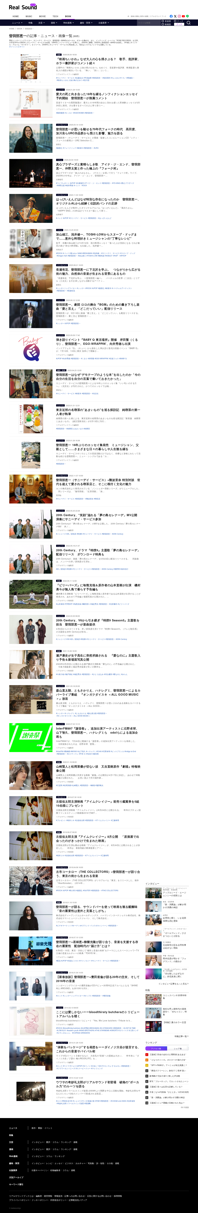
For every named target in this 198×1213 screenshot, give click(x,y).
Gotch (89, 754)
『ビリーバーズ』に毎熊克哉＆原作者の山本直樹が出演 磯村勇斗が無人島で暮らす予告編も (98, 587)
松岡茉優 (67, 785)
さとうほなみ (98, 674)
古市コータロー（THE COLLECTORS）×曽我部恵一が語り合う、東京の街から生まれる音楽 (98, 873)
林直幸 (80, 148)
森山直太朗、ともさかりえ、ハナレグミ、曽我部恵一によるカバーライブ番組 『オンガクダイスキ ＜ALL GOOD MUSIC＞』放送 (98, 694)
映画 (58, 581)
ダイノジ (87, 1066)
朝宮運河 (106, 78)
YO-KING (116, 183)
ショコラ (77, 1101)
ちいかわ (115, 78)
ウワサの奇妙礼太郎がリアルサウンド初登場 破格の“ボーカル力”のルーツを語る (97, 1084)
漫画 (53, 22)
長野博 (117, 569)
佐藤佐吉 (79, 78)
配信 (59, 961)
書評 (48, 1142)
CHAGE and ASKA (119, 1101)
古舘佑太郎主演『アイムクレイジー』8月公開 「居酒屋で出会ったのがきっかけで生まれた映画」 (97, 838)
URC (97, 148)
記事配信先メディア (78, 1199)
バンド (59, 218)
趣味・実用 (85, 22)
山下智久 (82, 751)
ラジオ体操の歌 (88, 1101)
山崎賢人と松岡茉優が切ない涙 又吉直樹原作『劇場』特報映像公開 (98, 768)
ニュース (16, 22)
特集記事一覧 (181, 1036)
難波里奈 (89, 499)
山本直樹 (60, 604)
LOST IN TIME (130, 1028)
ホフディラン (73, 754)
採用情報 (118, 1195)
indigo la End (131, 751)
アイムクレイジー (103, 820)
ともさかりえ (81, 713)
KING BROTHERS (87, 1030)
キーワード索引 (16, 1184)
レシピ (49, 1163)
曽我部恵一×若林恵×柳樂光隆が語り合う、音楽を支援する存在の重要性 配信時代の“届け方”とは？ (97, 944)
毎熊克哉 (77, 604)
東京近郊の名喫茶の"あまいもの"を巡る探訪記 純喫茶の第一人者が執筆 (98, 412)
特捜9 (80, 534)
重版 (40, 1127)
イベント (48, 1127)
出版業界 (103, 22)
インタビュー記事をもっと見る (172, 983)
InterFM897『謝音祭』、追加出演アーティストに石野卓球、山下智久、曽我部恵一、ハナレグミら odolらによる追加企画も (97, 732)
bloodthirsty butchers (72, 1028)
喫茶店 (97, 499)
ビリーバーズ (124, 604)
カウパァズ (123, 1030)
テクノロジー (85, 961)
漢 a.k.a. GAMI (76, 253)
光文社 (95, 393)
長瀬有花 (71, 290)
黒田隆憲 (60, 113)
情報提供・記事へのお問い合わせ (69, 1195)
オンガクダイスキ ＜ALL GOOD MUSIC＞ (74, 716)
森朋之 (59, 148)
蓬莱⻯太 (99, 785)
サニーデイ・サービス (66, 78)
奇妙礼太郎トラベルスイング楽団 (71, 1103)
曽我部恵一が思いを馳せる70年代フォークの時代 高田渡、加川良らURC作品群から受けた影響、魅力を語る (97, 131)
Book (68, 16)
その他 (110, 1163)
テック (180, 21)
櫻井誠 (101, 256)
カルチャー (80, 1163)
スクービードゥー (84, 1068)
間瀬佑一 (130, 78)
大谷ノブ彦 (96, 1066)
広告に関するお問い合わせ (99, 1195)
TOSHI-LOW (92, 256)
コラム (59, 160)
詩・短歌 (100, 1163)
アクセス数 (156, 1048)
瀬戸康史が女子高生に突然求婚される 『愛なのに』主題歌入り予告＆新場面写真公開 (98, 657)
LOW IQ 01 (62, 1030)
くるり (84, 358)
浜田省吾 (131, 1101)
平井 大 (83, 754)
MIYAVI (74, 751)
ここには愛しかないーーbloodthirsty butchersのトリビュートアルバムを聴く (98, 1014)
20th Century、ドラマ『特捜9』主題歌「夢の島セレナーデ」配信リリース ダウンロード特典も (98, 552)
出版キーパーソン (40, 1170)
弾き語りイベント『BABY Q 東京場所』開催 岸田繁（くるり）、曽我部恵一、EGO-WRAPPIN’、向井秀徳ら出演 (97, 341)
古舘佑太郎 (80, 820)
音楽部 (168, 21)
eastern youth (73, 1030)
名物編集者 (55, 1170)
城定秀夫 (94, 604)
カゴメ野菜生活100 (64, 1101)
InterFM (60, 751)
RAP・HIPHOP (120, 256)
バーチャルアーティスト (122, 288)
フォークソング (70, 148)
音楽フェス (114, 358)
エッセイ (69, 113)
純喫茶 (87, 428)
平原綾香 (88, 78)
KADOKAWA (79, 113)
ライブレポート (63, 183)
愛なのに (117, 674)
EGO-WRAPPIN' (102, 358)
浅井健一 (97, 253)
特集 (31, 22)
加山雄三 (82, 256)
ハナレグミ (70, 713)
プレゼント (61, 797)
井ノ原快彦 (71, 534)
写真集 (91, 1163)
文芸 (40, 22)
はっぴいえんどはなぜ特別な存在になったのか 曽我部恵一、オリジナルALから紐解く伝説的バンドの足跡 (98, 201)
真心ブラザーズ (128, 183)
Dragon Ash (62, 256)
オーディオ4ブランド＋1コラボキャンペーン (90, 925)
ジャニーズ (61, 534)
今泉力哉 (60, 674)
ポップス (88, 996)
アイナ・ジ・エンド (93, 183)
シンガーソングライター (66, 288)
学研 (98, 1101)
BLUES (73, 890)
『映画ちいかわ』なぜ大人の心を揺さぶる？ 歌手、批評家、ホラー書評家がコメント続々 (98, 61)
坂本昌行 (124, 569)
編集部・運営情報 (44, 1195)
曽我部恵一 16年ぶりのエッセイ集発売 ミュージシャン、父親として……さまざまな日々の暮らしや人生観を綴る (97, 447)
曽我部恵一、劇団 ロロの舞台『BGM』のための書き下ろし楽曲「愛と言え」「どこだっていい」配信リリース (98, 306)
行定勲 (59, 785)
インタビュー (62, 125)
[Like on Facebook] (171, 16)
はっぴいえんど (105, 218)
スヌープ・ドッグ (128, 253)
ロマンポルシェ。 (65, 1033)
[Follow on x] (175, 16)
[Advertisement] (118, 6)
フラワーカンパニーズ (66, 1068)
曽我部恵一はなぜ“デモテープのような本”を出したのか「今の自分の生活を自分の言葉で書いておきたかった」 (98, 376)
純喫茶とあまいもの (75, 428)
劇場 (93, 785)
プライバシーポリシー (19, 1199)
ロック (59, 996)
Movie (42, 16)
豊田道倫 (106, 996)
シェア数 (178, 1048)
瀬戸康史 (69, 674)
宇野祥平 (69, 604)
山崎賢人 (75, 785)
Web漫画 (67, 22)
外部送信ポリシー (58, 1199)
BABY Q (123, 358)
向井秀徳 (66, 358)
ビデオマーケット (64, 925)
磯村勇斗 (86, 604)
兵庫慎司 (80, 183)
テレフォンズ (97, 1068)
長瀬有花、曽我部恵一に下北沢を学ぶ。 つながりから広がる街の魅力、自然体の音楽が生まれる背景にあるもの (98, 271)
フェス (73, 1066)
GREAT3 (114, 1030)
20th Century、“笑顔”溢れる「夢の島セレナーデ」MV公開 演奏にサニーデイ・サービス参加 (98, 517)
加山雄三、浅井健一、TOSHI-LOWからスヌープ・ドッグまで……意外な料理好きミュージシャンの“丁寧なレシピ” (96, 236)
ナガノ (123, 78)
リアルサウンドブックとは (21, 1195)
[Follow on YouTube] (183, 16)
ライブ (66, 1066)
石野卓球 (106, 751)
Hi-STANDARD (107, 1028)
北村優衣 (113, 604)
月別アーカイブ (16, 1177)
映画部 (168, 24)
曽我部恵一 (97, 78)
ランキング (66, 1142)
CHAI (99, 751)
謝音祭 (96, 754)
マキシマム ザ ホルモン (111, 1066)
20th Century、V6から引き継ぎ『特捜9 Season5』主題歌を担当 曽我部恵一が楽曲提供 (97, 622)
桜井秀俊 (69, 185)
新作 (34, 1127)
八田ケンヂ (134, 1030)
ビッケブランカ (118, 751)
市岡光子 (109, 256)
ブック (179, 24)
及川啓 (86, 80)
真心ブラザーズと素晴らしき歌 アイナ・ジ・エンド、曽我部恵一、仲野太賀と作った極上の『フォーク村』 (98, 166)
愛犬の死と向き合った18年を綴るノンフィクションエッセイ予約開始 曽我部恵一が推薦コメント (97, 96)
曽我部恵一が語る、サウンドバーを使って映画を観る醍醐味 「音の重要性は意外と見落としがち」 (98, 908)
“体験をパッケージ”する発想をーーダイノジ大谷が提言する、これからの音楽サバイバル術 (98, 1049)
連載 (75, 1142)
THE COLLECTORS (110, 890)
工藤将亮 (115, 820)
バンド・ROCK (81, 185)
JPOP (73, 183)
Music (29, 16)
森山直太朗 (92, 713)
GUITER (87, 890)
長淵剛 (88, 1103)
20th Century (118, 534)
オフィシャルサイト (17, 46)
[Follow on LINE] (187, 16)
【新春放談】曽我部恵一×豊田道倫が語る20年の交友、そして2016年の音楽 (98, 979)
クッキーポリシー (40, 1199)
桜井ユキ (70, 820)
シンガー (81, 288)
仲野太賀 (61, 185)
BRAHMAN (87, 253)
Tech (55, 16)
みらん (124, 674)
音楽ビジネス (73, 961)
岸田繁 (91, 358)
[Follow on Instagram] (179, 16)
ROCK (59, 253)
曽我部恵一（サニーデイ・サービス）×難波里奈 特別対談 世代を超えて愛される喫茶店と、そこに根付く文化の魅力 (98, 482)
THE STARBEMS (102, 1030)
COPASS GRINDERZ (81, 1033)
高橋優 (67, 751)
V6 (68, 639)
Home (16, 16)
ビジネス (69, 1163)
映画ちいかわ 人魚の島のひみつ (70, 80)
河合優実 (108, 674)
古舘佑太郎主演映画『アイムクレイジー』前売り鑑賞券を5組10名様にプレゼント (97, 803)
